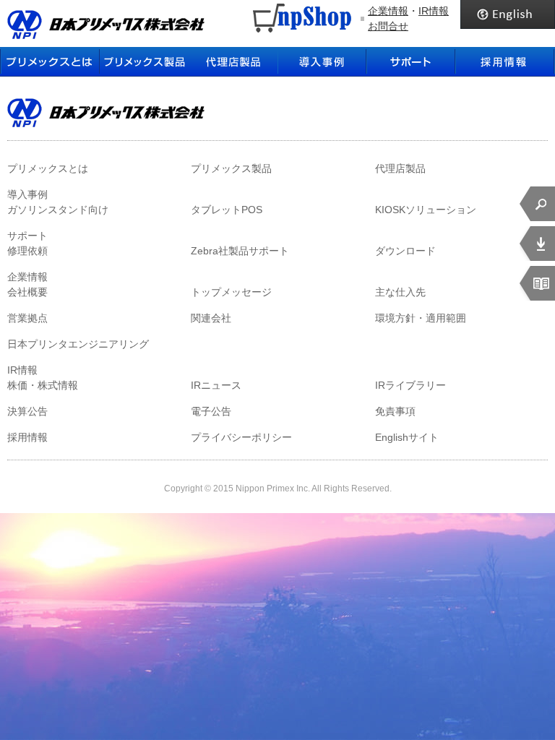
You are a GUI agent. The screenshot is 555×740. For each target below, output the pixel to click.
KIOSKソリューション (425, 209)
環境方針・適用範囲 (420, 318)
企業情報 (388, 11)
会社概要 (27, 292)
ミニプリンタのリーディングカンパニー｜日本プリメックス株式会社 (106, 24)
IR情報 (433, 11)
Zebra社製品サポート (240, 251)
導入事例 (322, 61)
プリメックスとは (50, 61)
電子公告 (211, 411)
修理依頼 (27, 251)
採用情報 (505, 61)
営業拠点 (27, 318)
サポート (410, 61)
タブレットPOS (226, 209)
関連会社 (211, 318)
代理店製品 (400, 168)
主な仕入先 (400, 292)
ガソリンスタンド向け (57, 209)
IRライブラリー (410, 385)
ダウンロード (405, 251)
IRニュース (216, 385)
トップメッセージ (231, 292)
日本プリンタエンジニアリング (78, 344)
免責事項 (395, 411)
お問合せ (388, 26)
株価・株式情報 (42, 385)
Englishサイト (407, 437)
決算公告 (27, 411)
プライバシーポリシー (241, 437)
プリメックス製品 (231, 168)
